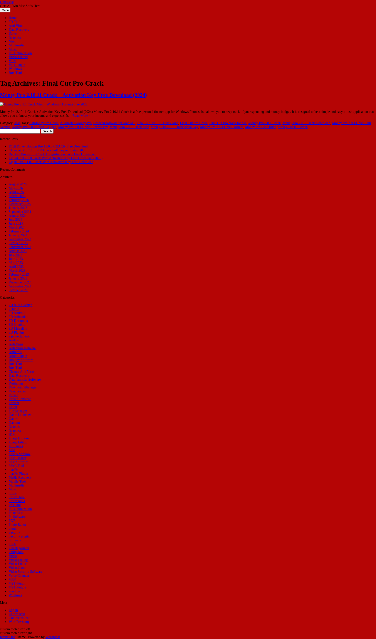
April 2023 (16, 266)
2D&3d (14, 309)
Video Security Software (25, 571)
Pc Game (15, 505)
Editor (13, 407)
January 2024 (18, 235)
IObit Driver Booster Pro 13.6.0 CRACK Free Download (48, 146)
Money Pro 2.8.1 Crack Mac (129, 127)
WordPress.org (19, 622)
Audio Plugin (18, 356)
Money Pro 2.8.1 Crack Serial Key (174, 127)
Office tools (17, 501)
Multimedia (16, 45)
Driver (13, 33)
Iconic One (7, 637)
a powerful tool (19, 336)
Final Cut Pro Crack (194, 123)
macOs (13, 469)
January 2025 (18, 208)
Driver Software (20, 399)
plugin (13, 528)
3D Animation (18, 317)
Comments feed (19, 618)
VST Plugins (18, 587)
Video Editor (17, 564)
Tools (12, 544)
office (13, 493)
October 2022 (18, 290)
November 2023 (20, 239)
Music (13, 49)
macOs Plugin (18, 473)
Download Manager (22, 387)
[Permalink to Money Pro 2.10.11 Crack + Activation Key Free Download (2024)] (43, 104)
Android (14, 340)
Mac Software (18, 462)
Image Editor (18, 442)
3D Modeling (18, 328)
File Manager (18, 411)
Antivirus (15, 352)
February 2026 (19, 200)
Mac (12, 41)
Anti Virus (16, 25)
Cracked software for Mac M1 (114, 123)
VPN (12, 61)
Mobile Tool (17, 481)
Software (15, 540)
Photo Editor (17, 524)
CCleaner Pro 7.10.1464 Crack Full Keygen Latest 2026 (47, 150)
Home (13, 18)
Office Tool (17, 497)
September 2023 (20, 247)
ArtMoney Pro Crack (44, 123)
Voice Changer (19, 575)
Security (14, 532)
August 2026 (18, 184)
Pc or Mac (16, 513)
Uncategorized (19, 548)
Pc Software (17, 517)
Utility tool (16, 552)
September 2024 (20, 212)
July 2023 (15, 255)
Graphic (14, 426)
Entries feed (17, 614)
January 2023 (18, 278)
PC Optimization (20, 53)
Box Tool (15, 364)
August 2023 (18, 251)
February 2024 (19, 231)
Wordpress (52, 637)
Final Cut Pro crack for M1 (228, 123)
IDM (12, 434)
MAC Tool (16, 466)
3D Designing (18, 320)
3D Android (17, 313)
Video (13, 556)
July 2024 (15, 219)
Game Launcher (20, 415)
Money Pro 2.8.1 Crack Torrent (221, 127)
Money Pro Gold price (260, 127)
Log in (13, 610)
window (14, 591)
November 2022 (20, 286)
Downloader (17, 391)
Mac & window (19, 454)
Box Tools (16, 73)
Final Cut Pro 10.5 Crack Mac (157, 123)
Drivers (14, 403)
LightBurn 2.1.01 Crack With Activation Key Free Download (51, 162)
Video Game (17, 568)
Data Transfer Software (25, 379)
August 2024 (18, 215)
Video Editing (18, 57)
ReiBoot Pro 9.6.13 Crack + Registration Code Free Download (52, 154)
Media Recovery (20, 477)
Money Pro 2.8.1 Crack (264, 123)
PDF (12, 520)
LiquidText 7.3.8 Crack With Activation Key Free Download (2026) (55, 158)
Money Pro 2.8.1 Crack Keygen (34, 127)
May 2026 (16, 188)
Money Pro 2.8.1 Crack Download (306, 123)
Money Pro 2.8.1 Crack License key (83, 127)
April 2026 (16, 192)
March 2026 (17, 196)
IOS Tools (16, 446)
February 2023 (19, 274)
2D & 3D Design (20, 305)
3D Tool (14, 22)
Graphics (15, 37)
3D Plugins (16, 332)
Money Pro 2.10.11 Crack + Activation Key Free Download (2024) (73, 95)
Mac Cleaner (17, 458)
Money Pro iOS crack (293, 127)
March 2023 (17, 270)
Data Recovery (19, 29)
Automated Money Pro (76, 123)
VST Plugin (17, 65)
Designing (16, 383)
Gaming (14, 422)
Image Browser (19, 438)
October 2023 (18, 243)
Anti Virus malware (22, 348)
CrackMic (7, 2)
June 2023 (16, 259)
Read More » (81, 115)
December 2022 (20, 282)
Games (13, 418)
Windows (15, 69)
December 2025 (20, 204)
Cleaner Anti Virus (21, 371)
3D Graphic (17, 324)
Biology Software (21, 360)
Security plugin (19, 536)
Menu (5, 10)
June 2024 (16, 223)
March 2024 (17, 227)
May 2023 (16, 262)
